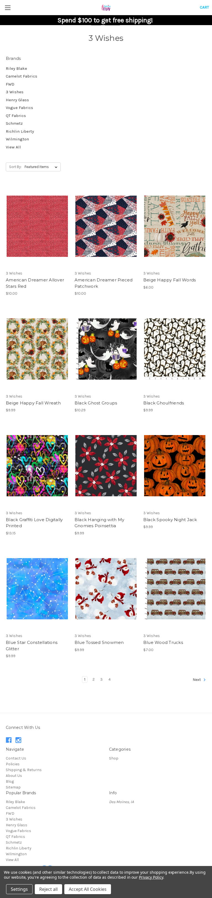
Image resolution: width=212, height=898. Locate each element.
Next (197, 679)
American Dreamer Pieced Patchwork (104, 283)
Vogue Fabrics (19, 107)
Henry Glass (17, 99)
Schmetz (14, 123)
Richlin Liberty (20, 131)
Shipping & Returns (24, 770)
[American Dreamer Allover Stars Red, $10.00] (37, 226)
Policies (13, 764)
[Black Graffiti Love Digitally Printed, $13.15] (37, 465)
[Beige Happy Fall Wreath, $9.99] (37, 349)
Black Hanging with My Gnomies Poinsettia (99, 523)
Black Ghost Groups (96, 403)
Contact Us (16, 758)
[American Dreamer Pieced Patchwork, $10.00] (106, 226)
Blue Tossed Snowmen (99, 642)
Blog (10, 781)
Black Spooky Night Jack (170, 519)
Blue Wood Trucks (163, 642)
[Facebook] (9, 740)
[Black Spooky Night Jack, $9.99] (174, 465)
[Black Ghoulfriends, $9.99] (174, 349)
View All (13, 147)
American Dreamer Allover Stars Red (35, 283)
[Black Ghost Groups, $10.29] (106, 349)
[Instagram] (18, 740)
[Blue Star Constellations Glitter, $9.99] (37, 588)
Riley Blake (16, 68)
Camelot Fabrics (21, 76)
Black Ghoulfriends (163, 403)
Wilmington (17, 139)
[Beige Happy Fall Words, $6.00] (174, 226)
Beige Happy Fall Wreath (33, 403)
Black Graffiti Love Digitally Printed (34, 523)
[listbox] (42, 167)
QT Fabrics (16, 115)
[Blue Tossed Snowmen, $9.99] (106, 588)
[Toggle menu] (7, 7)
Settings (19, 889)
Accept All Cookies (88, 889)
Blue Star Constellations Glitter (31, 645)
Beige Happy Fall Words (169, 280)
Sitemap (13, 787)
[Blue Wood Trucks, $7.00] (174, 588)
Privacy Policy (151, 877)
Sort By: (15, 167)
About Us (14, 775)
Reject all (48, 889)
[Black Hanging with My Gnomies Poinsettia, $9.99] (106, 465)
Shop (113, 758)
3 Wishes (14, 91)
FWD (10, 84)
